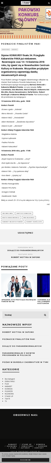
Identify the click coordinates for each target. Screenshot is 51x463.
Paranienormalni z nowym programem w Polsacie (18, 354)
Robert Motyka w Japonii (25, 257)
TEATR (7, 399)
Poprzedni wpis (25, 247)
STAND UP (9, 396)
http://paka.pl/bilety (42, 200)
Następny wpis (25, 254)
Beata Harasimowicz (11, 217)
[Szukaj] (49, 3)
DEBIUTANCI (6, 49)
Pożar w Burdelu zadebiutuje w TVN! (25, 362)
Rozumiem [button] (25, 460)
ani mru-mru (7, 213)
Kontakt (39, 448)
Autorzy (25, 448)
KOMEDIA (8, 389)
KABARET (14, 49)
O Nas (13, 448)
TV (6, 401)
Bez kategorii (10, 379)
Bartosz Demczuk (24, 213)
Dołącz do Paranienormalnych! (25, 250)
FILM (7, 384)
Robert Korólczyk (34, 221)
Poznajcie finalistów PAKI (18, 339)
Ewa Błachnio (29, 217)
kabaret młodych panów (12, 221)
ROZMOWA (9, 394)
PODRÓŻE (9, 391)
